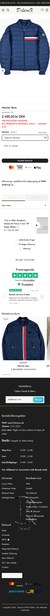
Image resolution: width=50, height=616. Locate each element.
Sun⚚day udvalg (9, 562)
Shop (4, 530)
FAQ (28, 483)
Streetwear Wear (9, 488)
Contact (5, 567)
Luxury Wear (7, 483)
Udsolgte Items (8, 497)
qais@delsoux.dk (16, 422)
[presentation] (5, 296)
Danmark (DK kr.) (11, 575)
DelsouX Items (8, 493)
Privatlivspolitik (32, 497)
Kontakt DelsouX (25, 160)
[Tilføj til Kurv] (36, 225)
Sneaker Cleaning (9, 553)
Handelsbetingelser (34, 502)
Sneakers (5, 544)
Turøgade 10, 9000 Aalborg (22, 441)
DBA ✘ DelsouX (33, 511)
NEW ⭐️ (6, 539)
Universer (6, 534)
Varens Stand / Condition (37, 506)
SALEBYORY (23, 363)
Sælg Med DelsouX (10, 548)
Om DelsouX (31, 493)
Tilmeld (38, 399)
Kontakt (29, 488)
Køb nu (25, 154)
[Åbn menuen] (2, 10)
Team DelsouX (8, 557)
